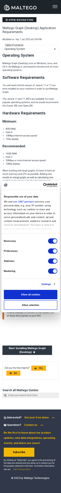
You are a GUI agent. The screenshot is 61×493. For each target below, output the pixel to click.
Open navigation (20, 19)
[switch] (52, 251)
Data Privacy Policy (21, 469)
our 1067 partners (24, 201)
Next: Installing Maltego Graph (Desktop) (27, 350)
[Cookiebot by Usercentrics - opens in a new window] (43, 185)
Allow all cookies (30, 294)
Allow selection (30, 305)
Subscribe (19, 452)
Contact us (30, 424)
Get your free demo (36, 417)
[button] (55, 6)
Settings (46, 284)
